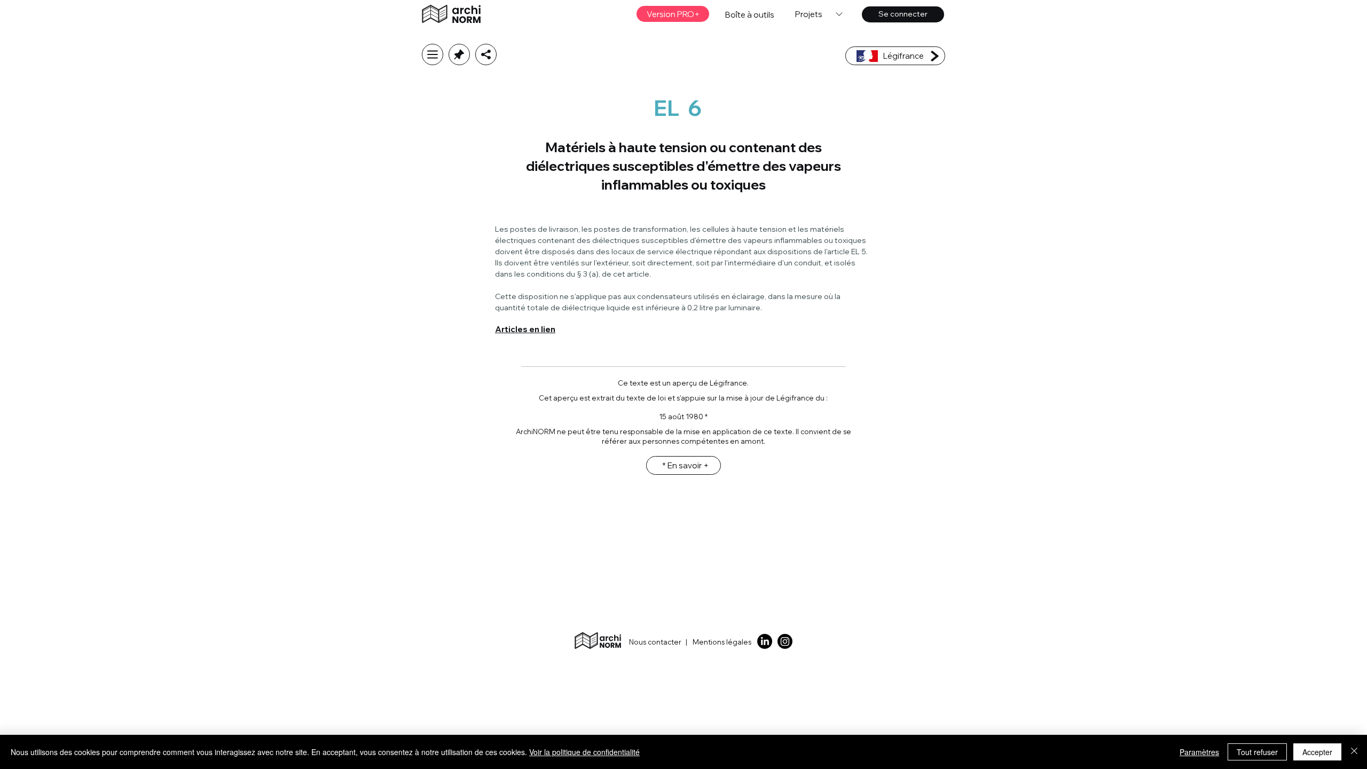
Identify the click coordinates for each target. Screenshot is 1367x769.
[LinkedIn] (764, 641)
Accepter (1317, 752)
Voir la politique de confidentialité (584, 752)
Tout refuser (1257, 752)
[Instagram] (784, 641)
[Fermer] (1354, 751)
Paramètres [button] (1199, 752)
